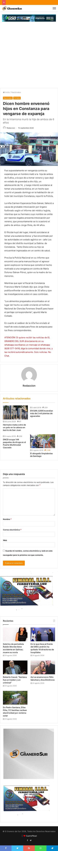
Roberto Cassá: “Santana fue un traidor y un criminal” (15, 680)
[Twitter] (30, 840)
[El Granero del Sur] (12, 8)
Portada (17, 98)
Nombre (7, 519)
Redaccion (11, 128)
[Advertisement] (29, 58)
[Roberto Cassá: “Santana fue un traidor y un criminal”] (15, 667)
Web (5, 540)
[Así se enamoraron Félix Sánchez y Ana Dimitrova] (43, 667)
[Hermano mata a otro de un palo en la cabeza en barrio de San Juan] (15, 412)
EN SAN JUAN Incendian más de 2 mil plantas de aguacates (41, 413)
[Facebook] (27, 840)
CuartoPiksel (31, 836)
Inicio (7, 92)
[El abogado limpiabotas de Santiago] (42, 441)
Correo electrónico (12, 530)
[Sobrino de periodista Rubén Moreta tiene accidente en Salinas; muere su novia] (15, 634)
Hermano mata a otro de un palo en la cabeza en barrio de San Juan (14, 427)
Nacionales (16, 92)
